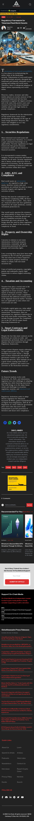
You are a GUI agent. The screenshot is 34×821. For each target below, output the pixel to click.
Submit (29, 505)
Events (4, 782)
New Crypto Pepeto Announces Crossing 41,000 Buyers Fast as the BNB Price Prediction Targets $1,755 (16, 661)
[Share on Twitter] (14, 422)
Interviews (6, 769)
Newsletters (6, 763)
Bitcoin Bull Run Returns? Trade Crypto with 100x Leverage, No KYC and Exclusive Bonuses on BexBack (17, 685)
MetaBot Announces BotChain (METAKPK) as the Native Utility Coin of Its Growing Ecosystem (16, 645)
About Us (5, 747)
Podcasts (5, 758)
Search (19, 782)
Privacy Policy (7, 777)
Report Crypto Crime (22, 770)
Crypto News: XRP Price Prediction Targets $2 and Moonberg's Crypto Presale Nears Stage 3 (16, 652)
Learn (19, 747)
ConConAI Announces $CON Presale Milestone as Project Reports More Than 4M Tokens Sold (16, 702)
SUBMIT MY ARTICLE (17, 582)
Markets (20, 777)
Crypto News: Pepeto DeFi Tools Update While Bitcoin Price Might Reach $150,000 (16, 669)
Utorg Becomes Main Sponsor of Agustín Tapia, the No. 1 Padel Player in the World (16, 638)
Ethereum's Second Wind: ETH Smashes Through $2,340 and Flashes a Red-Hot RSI (12, 545)
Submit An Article (8, 753)
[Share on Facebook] (5, 422)
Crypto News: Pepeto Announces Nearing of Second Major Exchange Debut (15, 676)
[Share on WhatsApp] (10, 422)
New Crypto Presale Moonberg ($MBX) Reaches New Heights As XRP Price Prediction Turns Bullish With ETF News (16, 719)
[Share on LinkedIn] (19, 422)
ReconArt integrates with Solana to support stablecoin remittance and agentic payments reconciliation (15, 694)
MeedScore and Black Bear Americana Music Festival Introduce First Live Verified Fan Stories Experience (16, 710)
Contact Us (21, 763)
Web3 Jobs (21, 758)
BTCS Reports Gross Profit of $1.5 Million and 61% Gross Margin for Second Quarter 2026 (16, 728)
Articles (20, 753)
